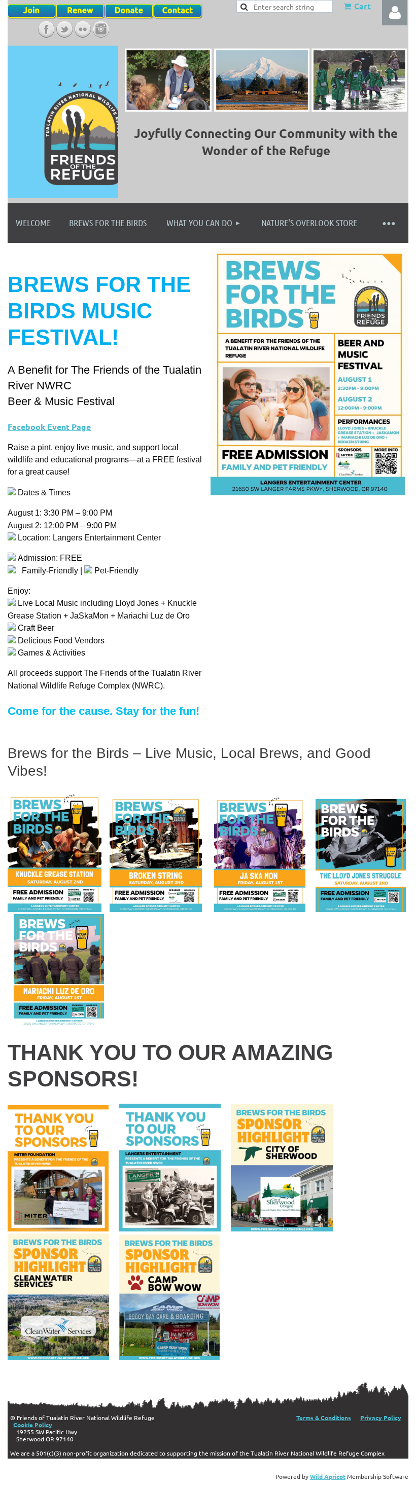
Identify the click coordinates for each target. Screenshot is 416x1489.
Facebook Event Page (49, 426)
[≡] (388, 223)
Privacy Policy (380, 1417)
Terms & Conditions (323, 1417)
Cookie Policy (32, 1425)
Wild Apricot (327, 1476)
